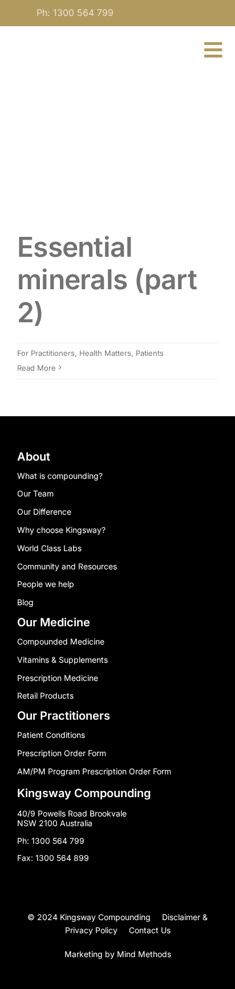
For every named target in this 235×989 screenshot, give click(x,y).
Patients (150, 353)
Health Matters (105, 353)
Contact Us (150, 930)
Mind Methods (144, 954)
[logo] (58, 42)
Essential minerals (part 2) (107, 279)
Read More (36, 367)
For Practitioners (46, 353)
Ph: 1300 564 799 (75, 12)
